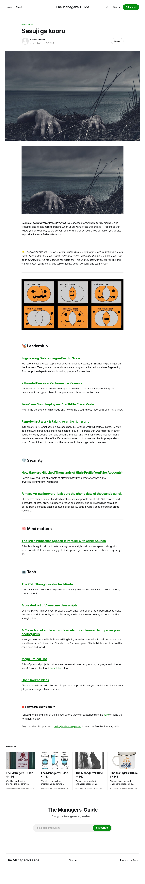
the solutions (56, 668)
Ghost (136, 860)
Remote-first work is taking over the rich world (55, 421)
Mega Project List (34, 659)
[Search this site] (107, 7)
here (106, 714)
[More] (27, 7)
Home (9, 7)
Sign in (116, 7)
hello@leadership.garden (67, 726)
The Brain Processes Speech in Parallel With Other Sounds (64, 541)
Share (117, 41)
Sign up (72, 860)
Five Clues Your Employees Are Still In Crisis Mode (58, 404)
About (19, 7)
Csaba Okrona (38, 39)
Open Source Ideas (35, 680)
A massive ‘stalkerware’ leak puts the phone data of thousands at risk (72, 493)
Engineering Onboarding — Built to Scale (51, 358)
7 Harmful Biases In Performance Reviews (52, 383)
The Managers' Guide (72, 7)
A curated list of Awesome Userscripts (49, 605)
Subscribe (131, 7)
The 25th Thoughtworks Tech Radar (48, 584)
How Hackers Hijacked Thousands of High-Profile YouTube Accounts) (72, 472)
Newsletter (28, 24)
